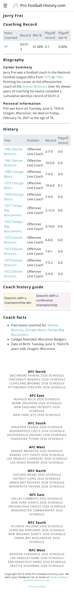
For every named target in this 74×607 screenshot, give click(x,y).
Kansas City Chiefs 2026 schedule (37, 455)
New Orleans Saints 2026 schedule (37, 534)
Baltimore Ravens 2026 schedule (37, 375)
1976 (7, 222)
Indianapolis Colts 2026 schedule (37, 431)
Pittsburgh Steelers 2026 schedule (37, 387)
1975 (7, 237)
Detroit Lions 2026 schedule (37, 478)
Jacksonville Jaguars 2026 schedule (37, 435)
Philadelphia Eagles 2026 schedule (37, 506)
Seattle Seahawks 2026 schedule (37, 566)
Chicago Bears (35, 330)
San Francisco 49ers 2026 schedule (37, 562)
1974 (7, 249)
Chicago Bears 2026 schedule (37, 474)
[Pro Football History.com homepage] (16, 5)
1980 (7, 172)
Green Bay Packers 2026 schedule (37, 482)
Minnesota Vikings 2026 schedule (37, 486)
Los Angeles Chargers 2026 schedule (37, 458)
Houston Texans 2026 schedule (37, 427)
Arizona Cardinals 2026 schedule (37, 554)
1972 (47, 77)
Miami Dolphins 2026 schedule (37, 403)
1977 (7, 205)
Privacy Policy (37, 586)
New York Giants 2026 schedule (37, 502)
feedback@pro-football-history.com (46, 578)
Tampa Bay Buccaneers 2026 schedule (37, 540)
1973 (7, 260)
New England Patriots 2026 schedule (37, 409)
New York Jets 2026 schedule (37, 415)
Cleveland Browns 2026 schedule (37, 383)
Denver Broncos (34, 86)
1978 (7, 194)
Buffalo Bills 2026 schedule (37, 399)
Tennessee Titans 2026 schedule (37, 439)
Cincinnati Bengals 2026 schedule (37, 379)
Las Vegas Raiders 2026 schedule (37, 462)
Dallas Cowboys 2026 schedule (37, 498)
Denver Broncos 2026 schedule (37, 451)
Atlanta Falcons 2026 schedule (37, 526)
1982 (59, 77)
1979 (7, 183)
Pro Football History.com (43, 5)
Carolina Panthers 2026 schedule (37, 530)
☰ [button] (5, 5)
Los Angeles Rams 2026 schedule (37, 558)
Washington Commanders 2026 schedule (37, 512)
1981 (7, 160)
